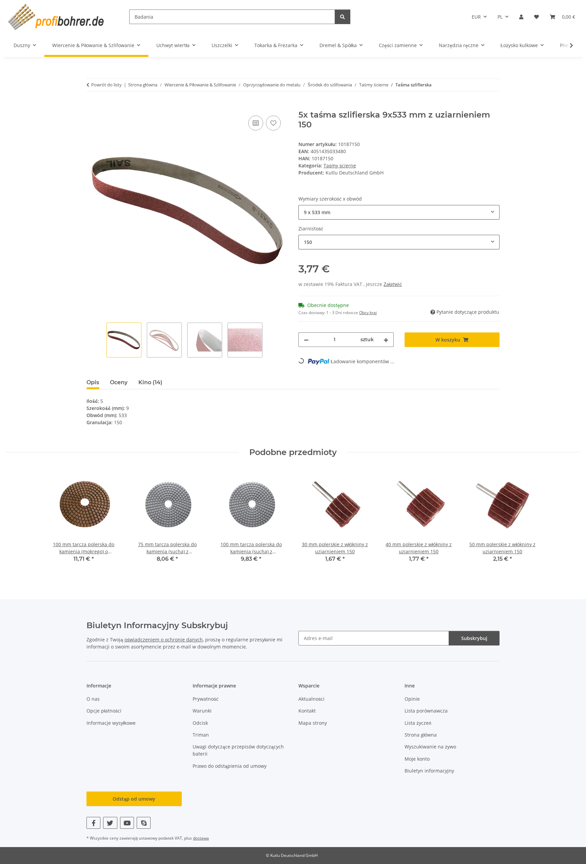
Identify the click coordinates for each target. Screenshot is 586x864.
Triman (201, 735)
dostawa (201, 838)
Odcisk (200, 723)
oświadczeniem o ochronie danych (163, 639)
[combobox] (399, 212)
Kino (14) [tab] (150, 382)
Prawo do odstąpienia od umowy (230, 766)
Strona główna (421, 735)
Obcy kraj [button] (368, 312)
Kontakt (307, 710)
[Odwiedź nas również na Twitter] (110, 823)
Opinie (412, 699)
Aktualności (311, 699)
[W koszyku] (91, 106)
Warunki (202, 710)
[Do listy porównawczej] (255, 123)
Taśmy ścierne (340, 165)
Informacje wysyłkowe (111, 723)
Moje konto (417, 759)
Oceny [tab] (119, 382)
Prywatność (205, 699)
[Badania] (342, 16)
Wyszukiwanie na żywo (430, 746)
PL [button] (500, 17)
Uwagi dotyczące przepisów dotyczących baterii (238, 750)
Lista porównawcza (426, 710)
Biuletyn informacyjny (429, 770)
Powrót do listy (106, 85)
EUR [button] (476, 17)
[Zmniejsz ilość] (306, 340)
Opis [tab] (92, 382)
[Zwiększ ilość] (385, 340)
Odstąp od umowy (134, 799)
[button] (521, 16)
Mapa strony (312, 723)
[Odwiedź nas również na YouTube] (127, 823)
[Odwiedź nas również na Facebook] (93, 823)
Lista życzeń (418, 723)
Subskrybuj (474, 638)
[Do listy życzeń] (273, 123)
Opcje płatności (103, 710)
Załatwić (393, 284)
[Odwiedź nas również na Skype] (144, 823)
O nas (93, 699)
